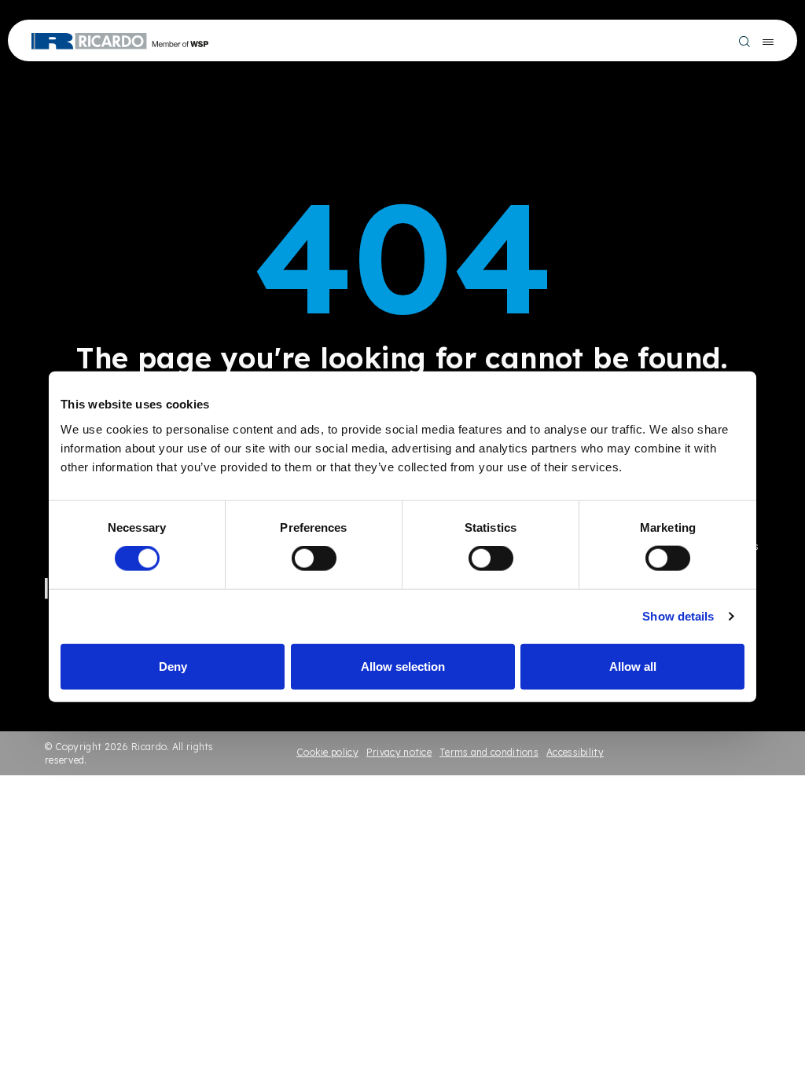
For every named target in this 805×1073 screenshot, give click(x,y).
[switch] (314, 558)
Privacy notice (399, 752)
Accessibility (575, 752)
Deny (173, 665)
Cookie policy (327, 752)
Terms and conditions (489, 752)
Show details (678, 616)
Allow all (632, 665)
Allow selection (403, 665)
